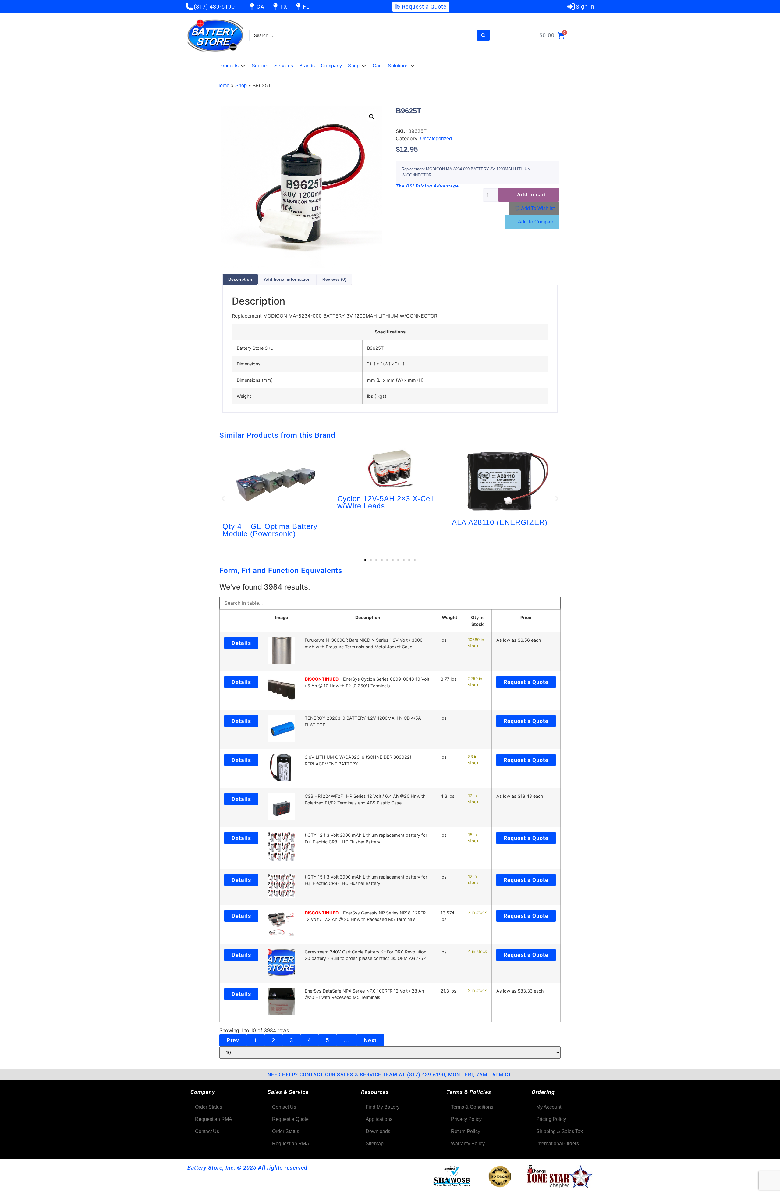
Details (241, 643)
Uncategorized (436, 138)
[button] (232, 66)
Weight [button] (449, 617)
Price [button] (525, 617)
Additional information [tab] (287, 279)
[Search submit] (483, 35)
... (346, 1040)
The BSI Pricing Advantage (427, 186)
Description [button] (367, 617)
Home (222, 85)
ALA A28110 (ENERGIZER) (500, 522)
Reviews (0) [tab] (334, 279)
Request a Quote (526, 682)
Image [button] (281, 617)
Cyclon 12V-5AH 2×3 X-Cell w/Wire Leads (385, 502)
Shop (241, 85)
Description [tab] (240, 279)
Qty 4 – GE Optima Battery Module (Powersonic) (269, 530)
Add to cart (531, 194)
